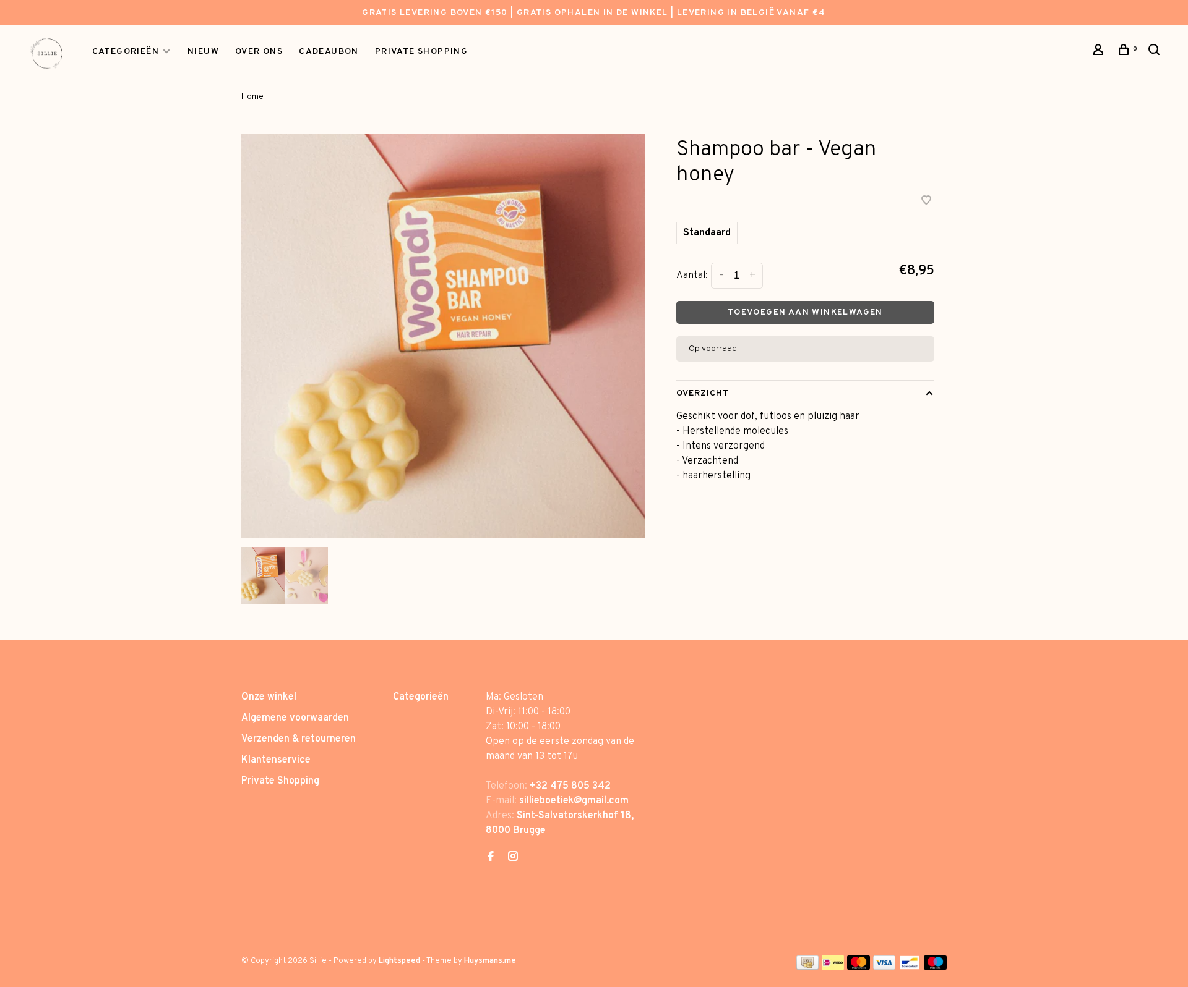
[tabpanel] (443, 336)
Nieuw (203, 51)
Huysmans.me (490, 961)
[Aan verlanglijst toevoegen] (926, 202)
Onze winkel (268, 697)
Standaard (707, 233)
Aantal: (692, 275)
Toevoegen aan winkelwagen (805, 312)
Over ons (259, 51)
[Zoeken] (1155, 52)
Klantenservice (276, 760)
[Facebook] (491, 858)
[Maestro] (935, 967)
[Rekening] (1100, 52)
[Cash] (807, 967)
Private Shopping (280, 781)
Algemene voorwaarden (295, 718)
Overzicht (703, 393)
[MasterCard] (858, 967)
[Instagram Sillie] (513, 858)
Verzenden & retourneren (298, 739)
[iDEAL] (833, 967)
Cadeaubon (329, 51)
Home (252, 96)
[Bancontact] (909, 967)
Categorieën (125, 51)
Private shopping (421, 51)
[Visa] (884, 967)
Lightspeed (399, 961)
